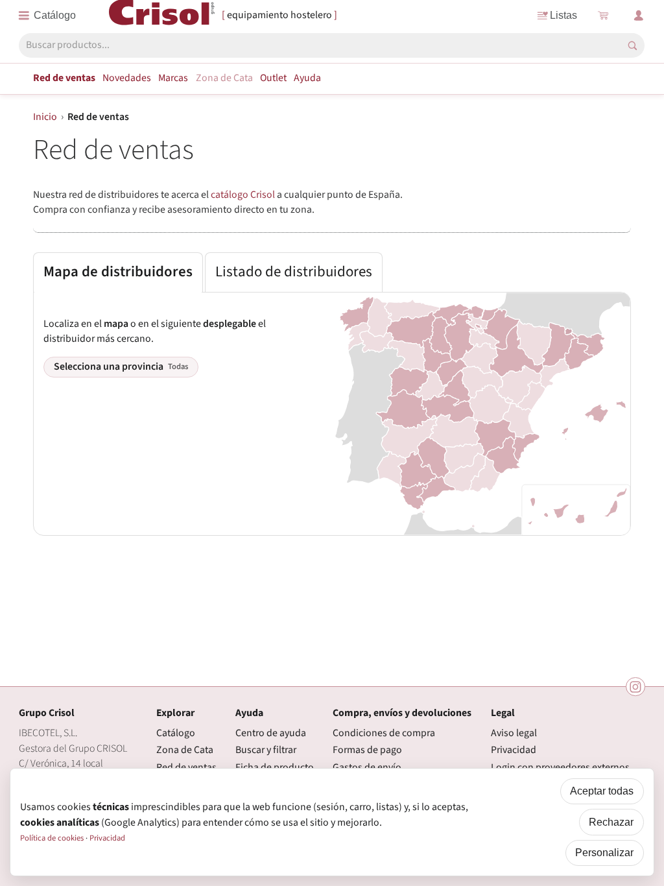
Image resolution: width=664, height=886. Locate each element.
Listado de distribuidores (293, 271)
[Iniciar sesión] (638, 15)
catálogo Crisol (243, 194)
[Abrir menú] (47, 15)
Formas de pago (367, 750)
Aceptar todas (602, 790)
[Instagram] (635, 687)
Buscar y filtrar (265, 750)
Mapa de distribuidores (118, 271)
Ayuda (307, 78)
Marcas (173, 78)
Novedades (126, 78)
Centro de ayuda (270, 733)
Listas (563, 15)
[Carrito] (603, 15)
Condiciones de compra (384, 733)
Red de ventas (64, 78)
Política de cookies (52, 838)
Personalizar (604, 852)
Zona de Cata (224, 78)
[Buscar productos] (632, 46)
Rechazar (611, 822)
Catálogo (175, 733)
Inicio (45, 117)
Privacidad (513, 750)
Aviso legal (514, 733)
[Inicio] (162, 15)
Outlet (273, 78)
